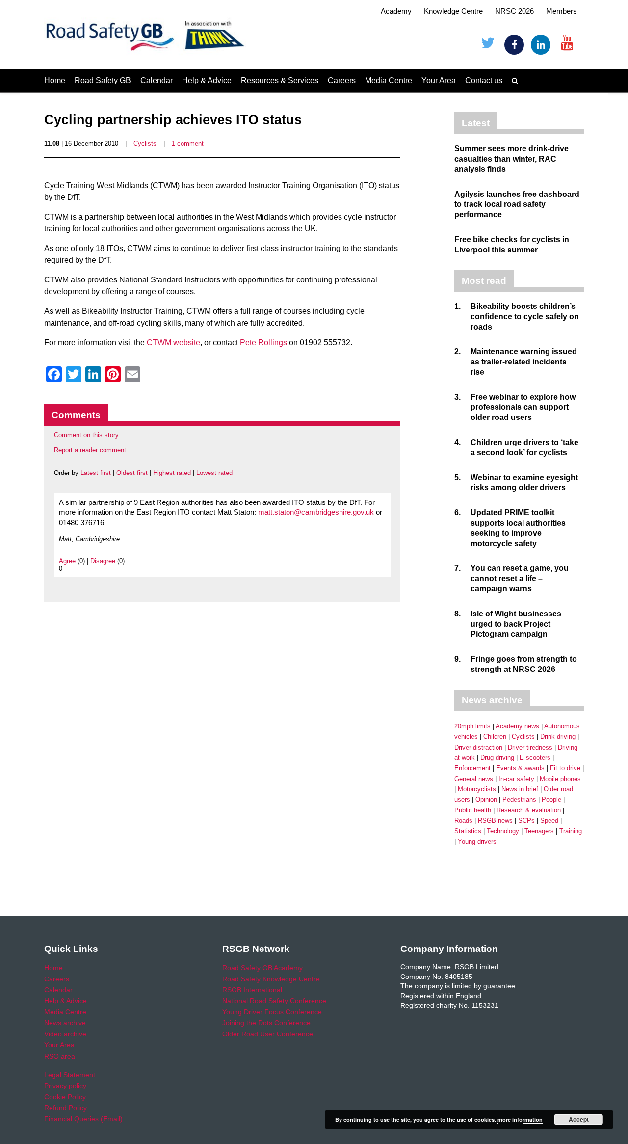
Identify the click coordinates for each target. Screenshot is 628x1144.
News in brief (519, 789)
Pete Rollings (263, 342)
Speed (549, 820)
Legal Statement (69, 1075)
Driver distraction (478, 747)
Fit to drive (565, 768)
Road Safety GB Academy (262, 968)
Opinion (486, 799)
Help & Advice (207, 80)
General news (473, 778)
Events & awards (520, 768)
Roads (463, 820)
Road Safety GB (103, 80)
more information (520, 1119)
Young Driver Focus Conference (272, 1012)
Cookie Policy (65, 1097)
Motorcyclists (477, 789)
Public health (472, 810)
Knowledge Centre (453, 11)
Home (54, 80)
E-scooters (535, 757)
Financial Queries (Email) (83, 1119)
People (551, 799)
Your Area (438, 80)
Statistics (467, 831)
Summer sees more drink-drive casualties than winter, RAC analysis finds (511, 158)
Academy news (517, 726)
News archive (65, 1023)
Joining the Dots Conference (266, 1023)
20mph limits (472, 726)
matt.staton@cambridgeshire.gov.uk (316, 512)
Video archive (65, 1034)
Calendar (156, 80)
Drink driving (558, 736)
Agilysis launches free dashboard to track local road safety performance (516, 204)
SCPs (526, 820)
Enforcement (472, 768)
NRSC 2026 (514, 11)
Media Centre (388, 80)
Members (561, 11)
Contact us (483, 80)
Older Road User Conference (267, 1034)
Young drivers (477, 841)
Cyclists (145, 143)
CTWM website (173, 342)
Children (494, 736)
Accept (579, 1119)
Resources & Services (279, 80)
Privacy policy (65, 1085)
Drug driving (497, 757)
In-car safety (516, 778)
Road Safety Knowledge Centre (271, 979)
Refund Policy (65, 1108)
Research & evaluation (529, 810)
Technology (503, 831)
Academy (396, 11)
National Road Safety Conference (274, 1000)
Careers (342, 80)
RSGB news (495, 820)
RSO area (59, 1056)
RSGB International (252, 990)
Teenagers (539, 831)
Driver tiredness (530, 747)
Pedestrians (519, 799)
